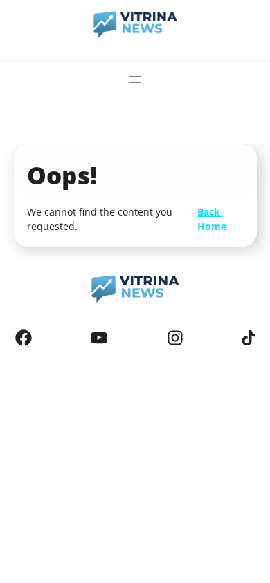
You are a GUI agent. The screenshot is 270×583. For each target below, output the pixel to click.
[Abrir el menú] (135, 79)
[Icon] (23, 337)
